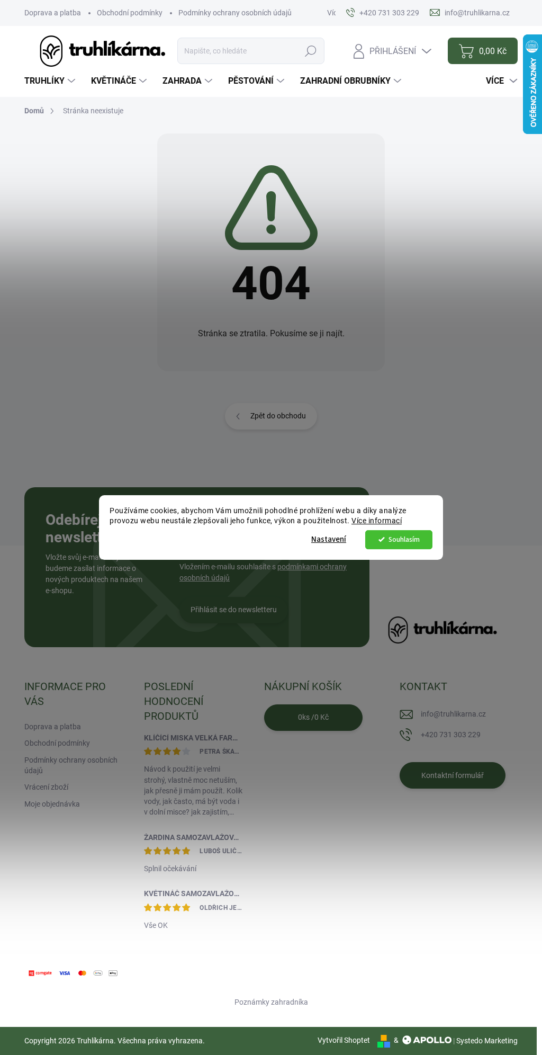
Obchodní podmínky (129, 12)
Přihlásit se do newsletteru (234, 609)
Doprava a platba (52, 12)
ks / (313, 717)
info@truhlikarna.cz (453, 714)
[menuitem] (51, 81)
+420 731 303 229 (451, 734)
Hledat (311, 51)
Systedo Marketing (487, 1040)
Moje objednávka (52, 804)
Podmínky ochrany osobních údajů (235, 12)
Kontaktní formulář (452, 775)
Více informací (376, 520)
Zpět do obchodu (278, 416)
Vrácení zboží (46, 787)
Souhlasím (404, 539)
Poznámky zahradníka (271, 1002)
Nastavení (328, 539)
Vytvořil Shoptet (344, 1040)
